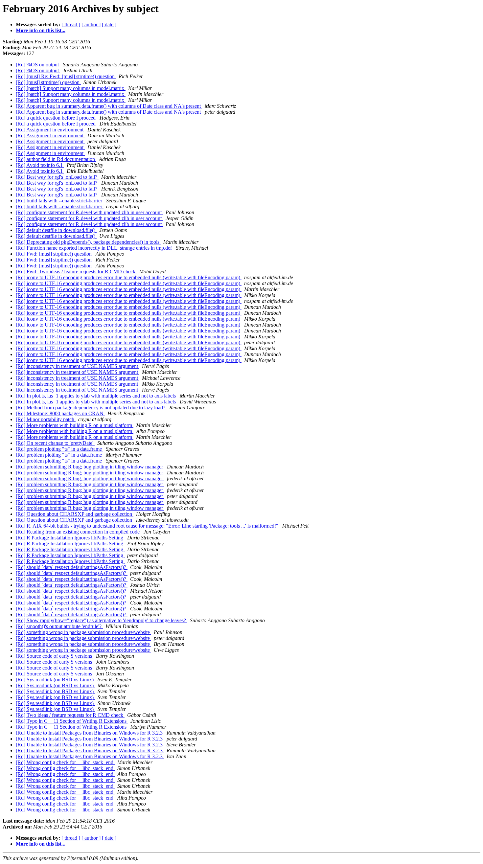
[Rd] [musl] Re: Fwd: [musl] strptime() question (66, 76)
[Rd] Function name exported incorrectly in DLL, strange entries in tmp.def (94, 248)
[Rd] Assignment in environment (50, 129)
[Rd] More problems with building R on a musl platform (74, 425)
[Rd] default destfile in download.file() (56, 230)
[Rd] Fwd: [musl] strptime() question (54, 254)
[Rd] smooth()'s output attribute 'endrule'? (59, 626)
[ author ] (91, 24)
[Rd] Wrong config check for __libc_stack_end (65, 762)
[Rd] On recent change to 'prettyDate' (55, 443)
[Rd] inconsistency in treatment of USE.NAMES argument (77, 366)
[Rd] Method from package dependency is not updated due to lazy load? (91, 407)
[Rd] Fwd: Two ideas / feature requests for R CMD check (76, 271)
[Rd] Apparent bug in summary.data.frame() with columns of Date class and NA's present (109, 106)
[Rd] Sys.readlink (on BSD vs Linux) (55, 679)
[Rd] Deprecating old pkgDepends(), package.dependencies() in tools (88, 242)
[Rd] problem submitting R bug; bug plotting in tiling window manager (90, 466)
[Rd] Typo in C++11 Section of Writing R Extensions (72, 721)
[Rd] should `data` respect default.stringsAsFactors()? (71, 567)
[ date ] (109, 24)
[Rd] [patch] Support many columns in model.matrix (71, 88)
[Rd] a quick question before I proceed (56, 118)
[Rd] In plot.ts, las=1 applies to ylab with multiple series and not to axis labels (96, 395)
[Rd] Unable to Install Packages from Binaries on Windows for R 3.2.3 (90, 733)
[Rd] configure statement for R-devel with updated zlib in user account (89, 212)
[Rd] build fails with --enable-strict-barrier (60, 200)
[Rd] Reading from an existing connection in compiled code (78, 531)
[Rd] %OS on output (38, 64)
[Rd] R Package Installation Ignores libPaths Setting (70, 537)
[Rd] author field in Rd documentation (56, 159)
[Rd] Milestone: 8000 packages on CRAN (60, 413)
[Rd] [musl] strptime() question (48, 82)
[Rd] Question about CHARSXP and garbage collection (74, 514)
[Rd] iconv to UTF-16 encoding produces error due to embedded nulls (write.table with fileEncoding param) (129, 277)
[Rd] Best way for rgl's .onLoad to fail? (57, 177)
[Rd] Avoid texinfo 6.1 (40, 165)
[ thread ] (70, 24)
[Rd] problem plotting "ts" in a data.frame (59, 449)
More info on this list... (40, 30)
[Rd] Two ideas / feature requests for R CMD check (70, 715)
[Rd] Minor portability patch (46, 419)
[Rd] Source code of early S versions (54, 656)
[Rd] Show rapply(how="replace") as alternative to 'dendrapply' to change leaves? (101, 620)
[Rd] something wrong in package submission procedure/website (83, 632)
